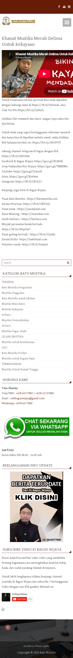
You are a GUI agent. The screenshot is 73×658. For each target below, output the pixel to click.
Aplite (46, 646)
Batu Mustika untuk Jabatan (18, 298)
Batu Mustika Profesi (14, 353)
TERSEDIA (8, 282)
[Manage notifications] (8, 627)
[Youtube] (64, 7)
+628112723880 (45, 393)
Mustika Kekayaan (12, 309)
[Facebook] (59, 7)
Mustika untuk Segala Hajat (18, 358)
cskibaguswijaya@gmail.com (27, 398)
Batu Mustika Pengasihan (17, 287)
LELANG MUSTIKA (13, 336)
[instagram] (69, 7)
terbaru (6, 315)
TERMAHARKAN (11, 364)
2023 (4, 347)
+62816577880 (24, 393)
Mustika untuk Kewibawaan (18, 342)
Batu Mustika (48, 652)
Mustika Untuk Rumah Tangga (20, 369)
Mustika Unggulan (13, 293)
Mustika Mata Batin (13, 304)
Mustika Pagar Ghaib (14, 331)
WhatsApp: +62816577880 (17, 403)
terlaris (6, 326)
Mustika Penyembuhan (15, 320)
